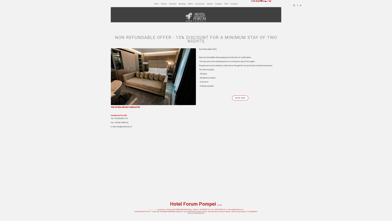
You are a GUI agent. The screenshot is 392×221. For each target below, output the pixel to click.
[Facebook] (297, 5)
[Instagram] (294, 5)
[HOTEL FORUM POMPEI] (196, 17)
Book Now (240, 98)
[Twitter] (300, 5)
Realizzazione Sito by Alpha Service (196, 213)
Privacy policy (153, 209)
